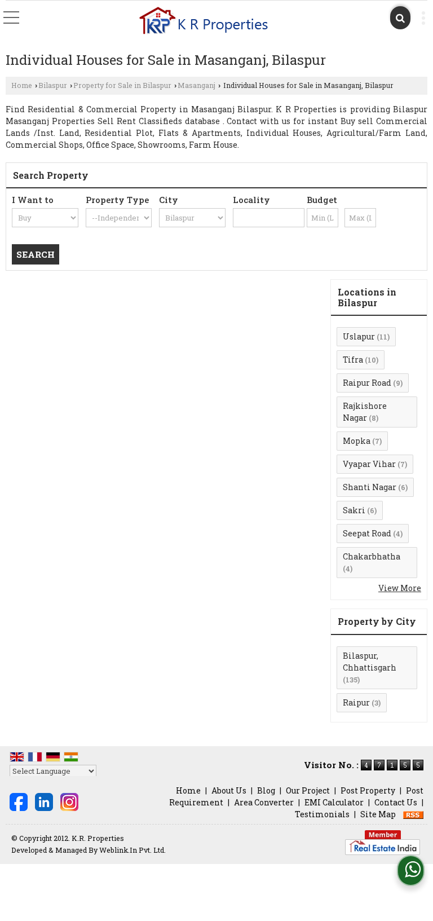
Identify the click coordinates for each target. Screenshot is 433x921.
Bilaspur (52, 85)
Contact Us (395, 802)
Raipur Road (367, 382)
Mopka (356, 440)
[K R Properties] (203, 21)
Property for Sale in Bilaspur (122, 85)
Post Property (368, 790)
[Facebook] (19, 801)
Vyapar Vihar (369, 464)
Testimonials (322, 814)
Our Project (308, 790)
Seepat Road (367, 533)
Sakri (354, 510)
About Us (228, 790)
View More (399, 588)
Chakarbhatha (371, 556)
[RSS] (413, 814)
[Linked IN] (44, 801)
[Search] (400, 17)
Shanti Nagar (369, 487)
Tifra (353, 359)
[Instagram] (69, 801)
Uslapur (359, 336)
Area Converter (264, 802)
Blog (266, 790)
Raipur (356, 702)
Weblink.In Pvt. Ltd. (132, 849)
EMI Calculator (334, 802)
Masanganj (196, 85)
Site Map (378, 814)
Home (21, 85)
